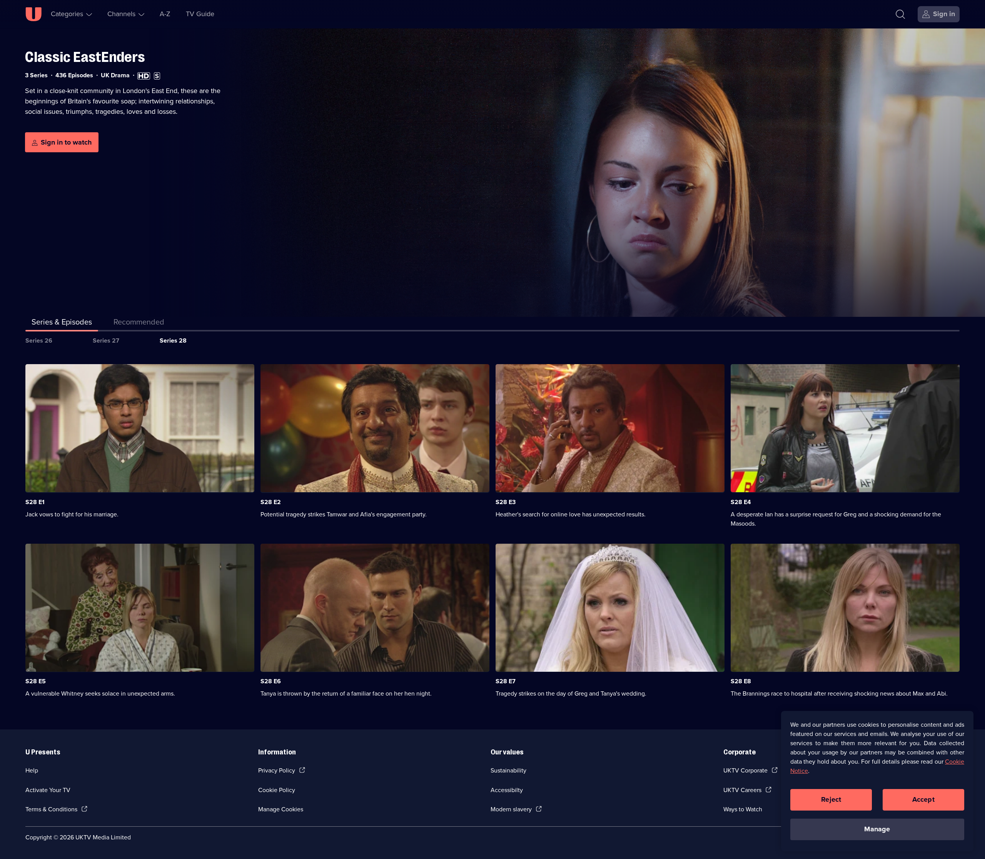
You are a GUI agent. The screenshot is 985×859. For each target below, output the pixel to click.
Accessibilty (507, 790)
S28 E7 (506, 681)
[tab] (138, 323)
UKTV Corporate (745, 770)
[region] (877, 781)
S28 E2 (270, 502)
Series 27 (106, 340)
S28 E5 (35, 681)
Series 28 (173, 340)
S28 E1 (35, 502)
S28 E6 (270, 681)
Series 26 (38, 340)
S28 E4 (741, 502)
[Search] (900, 14)
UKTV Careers (742, 790)
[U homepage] (33, 14)
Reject (831, 799)
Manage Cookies (280, 809)
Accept (923, 799)
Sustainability (508, 770)
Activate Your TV (47, 790)
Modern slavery (511, 809)
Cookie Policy (276, 790)
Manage (877, 829)
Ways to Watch (742, 809)
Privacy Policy (276, 770)
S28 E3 (506, 502)
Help (31, 770)
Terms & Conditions (51, 809)
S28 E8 (741, 681)
